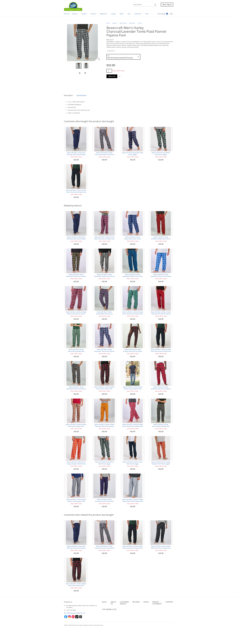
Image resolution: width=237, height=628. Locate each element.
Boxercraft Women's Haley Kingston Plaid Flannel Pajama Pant (132, 351)
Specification (82, 95)
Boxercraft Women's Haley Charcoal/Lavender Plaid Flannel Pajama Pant (104, 154)
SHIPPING (169, 602)
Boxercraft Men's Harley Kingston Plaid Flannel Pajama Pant (104, 388)
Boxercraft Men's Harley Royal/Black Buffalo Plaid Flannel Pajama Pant (133, 276)
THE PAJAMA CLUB (109, 609)
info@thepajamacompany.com (75, 613)
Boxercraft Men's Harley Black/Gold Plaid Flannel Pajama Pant (76, 276)
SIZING (146, 602)
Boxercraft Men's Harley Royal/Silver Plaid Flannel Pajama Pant (161, 276)
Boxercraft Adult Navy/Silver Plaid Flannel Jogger (132, 153)
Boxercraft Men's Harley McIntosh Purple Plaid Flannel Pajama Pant (104, 501)
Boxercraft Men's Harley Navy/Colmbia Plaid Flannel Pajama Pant (132, 239)
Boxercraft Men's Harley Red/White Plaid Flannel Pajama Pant (161, 389)
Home (108, 23)
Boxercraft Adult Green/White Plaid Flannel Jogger (161, 153)
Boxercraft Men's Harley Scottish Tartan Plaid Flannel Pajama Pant (76, 191)
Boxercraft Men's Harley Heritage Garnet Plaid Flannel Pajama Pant (132, 425)
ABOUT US (113, 603)
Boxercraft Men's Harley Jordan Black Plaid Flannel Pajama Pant (161, 547)
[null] (80, 73)
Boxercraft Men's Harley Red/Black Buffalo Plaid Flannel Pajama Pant (160, 239)
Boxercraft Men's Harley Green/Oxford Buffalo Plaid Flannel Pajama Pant (76, 351)
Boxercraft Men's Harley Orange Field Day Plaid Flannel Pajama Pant (104, 426)
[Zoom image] (99, 59)
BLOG (104, 602)
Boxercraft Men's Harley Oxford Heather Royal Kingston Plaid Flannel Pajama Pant (132, 389)
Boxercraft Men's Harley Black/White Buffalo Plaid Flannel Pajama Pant (104, 276)
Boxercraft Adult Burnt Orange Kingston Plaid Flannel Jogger (160, 463)
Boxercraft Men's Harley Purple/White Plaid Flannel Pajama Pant (104, 314)
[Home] (73, 6)
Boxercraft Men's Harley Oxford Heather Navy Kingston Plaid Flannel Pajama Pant (76, 501)
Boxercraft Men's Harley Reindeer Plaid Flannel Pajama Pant (76, 425)
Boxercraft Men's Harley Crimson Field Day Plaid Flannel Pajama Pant (161, 314)
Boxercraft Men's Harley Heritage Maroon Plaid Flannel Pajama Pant (76, 314)
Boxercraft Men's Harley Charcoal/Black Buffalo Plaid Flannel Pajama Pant (161, 426)
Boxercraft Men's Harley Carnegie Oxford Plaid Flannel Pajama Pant (132, 500)
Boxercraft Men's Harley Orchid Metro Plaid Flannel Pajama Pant (104, 238)
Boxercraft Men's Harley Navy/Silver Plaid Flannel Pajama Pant (104, 351)
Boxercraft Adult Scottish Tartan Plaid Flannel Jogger (133, 463)
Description (68, 95)
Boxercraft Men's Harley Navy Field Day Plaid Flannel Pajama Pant (76, 154)
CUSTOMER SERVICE (124, 603)
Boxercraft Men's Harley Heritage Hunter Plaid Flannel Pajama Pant (132, 313)
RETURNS (136, 602)
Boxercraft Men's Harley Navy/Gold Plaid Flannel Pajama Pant (76, 389)
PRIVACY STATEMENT (157, 603)
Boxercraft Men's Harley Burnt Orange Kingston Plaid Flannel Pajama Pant (76, 464)
